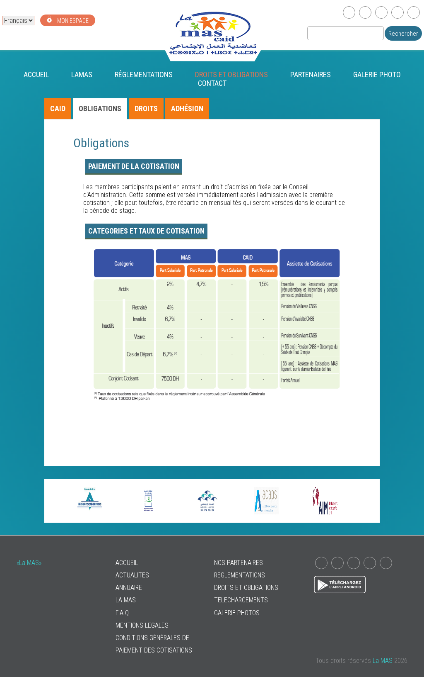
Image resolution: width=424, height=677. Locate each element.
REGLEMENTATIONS (239, 575)
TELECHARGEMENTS (241, 600)
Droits (146, 108)
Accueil (36, 74)
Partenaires (310, 74)
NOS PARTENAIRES (238, 563)
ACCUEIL (127, 563)
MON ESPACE (72, 20)
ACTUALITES (132, 575)
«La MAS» (29, 563)
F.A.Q (122, 613)
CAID (57, 108)
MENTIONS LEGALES (142, 625)
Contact (212, 83)
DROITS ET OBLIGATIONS (231, 74)
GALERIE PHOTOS (237, 613)
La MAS (126, 600)
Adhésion (187, 108)
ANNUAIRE (129, 588)
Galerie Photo (377, 74)
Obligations (100, 108)
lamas (81, 74)
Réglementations (144, 74)
